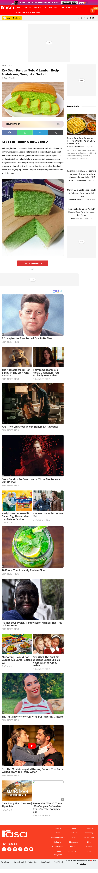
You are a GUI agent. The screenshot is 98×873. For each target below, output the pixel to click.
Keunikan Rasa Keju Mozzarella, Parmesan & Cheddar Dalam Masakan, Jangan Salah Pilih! (81, 173)
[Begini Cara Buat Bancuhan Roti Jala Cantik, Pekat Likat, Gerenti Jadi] (81, 124)
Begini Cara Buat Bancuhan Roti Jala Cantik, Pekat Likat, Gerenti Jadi (81, 141)
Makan (11, 66)
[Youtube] (90, 18)
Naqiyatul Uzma (77, 218)
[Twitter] (84, 18)
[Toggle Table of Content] (57, 124)
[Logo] (7, 7)
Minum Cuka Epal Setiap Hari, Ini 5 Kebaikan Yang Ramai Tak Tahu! (81, 193)
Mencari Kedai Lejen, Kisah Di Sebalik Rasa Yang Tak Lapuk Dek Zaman (81, 212)
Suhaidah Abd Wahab (75, 147)
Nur (5, 78)
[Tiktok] (87, 18)
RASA (4, 66)
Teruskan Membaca (32, 263)
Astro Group (83, 864)
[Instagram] (81, 18)
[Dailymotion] (93, 18)
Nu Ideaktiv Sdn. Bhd (84, 860)
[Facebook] (78, 18)
